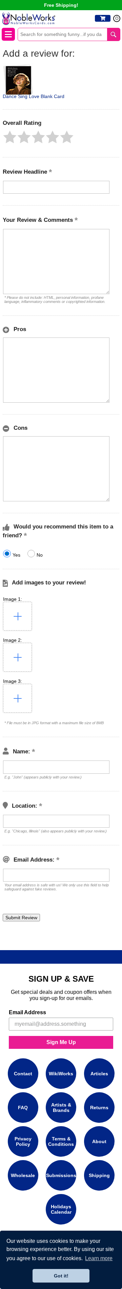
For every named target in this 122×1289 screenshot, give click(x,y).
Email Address (27, 1012)
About (99, 1141)
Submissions (61, 1175)
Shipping (99, 1175)
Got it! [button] (61, 1275)
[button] (10, 137)
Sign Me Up (61, 1042)
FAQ (23, 1107)
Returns (99, 1107)
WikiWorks (61, 1073)
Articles (99, 1073)
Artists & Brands (61, 1107)
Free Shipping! (61, 5)
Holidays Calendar (61, 1209)
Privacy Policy (23, 1141)
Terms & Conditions (61, 1141)
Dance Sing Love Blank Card (33, 96)
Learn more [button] (99, 1258)
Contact (23, 1073)
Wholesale (23, 1175)
